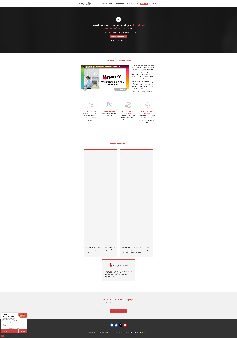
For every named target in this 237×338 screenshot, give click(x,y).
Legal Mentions (118, 332)
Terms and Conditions (127, 332)
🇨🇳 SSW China (145, 332)
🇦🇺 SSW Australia (137, 332)
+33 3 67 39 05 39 (121, 40)
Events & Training (120, 3)
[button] (149, 4)
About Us (111, 3)
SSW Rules (130, 3)
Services (104, 3)
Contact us (144, 3)
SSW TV (136, 3)
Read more (139, 252)
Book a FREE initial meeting (118, 36)
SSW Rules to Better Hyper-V (147, 91)
